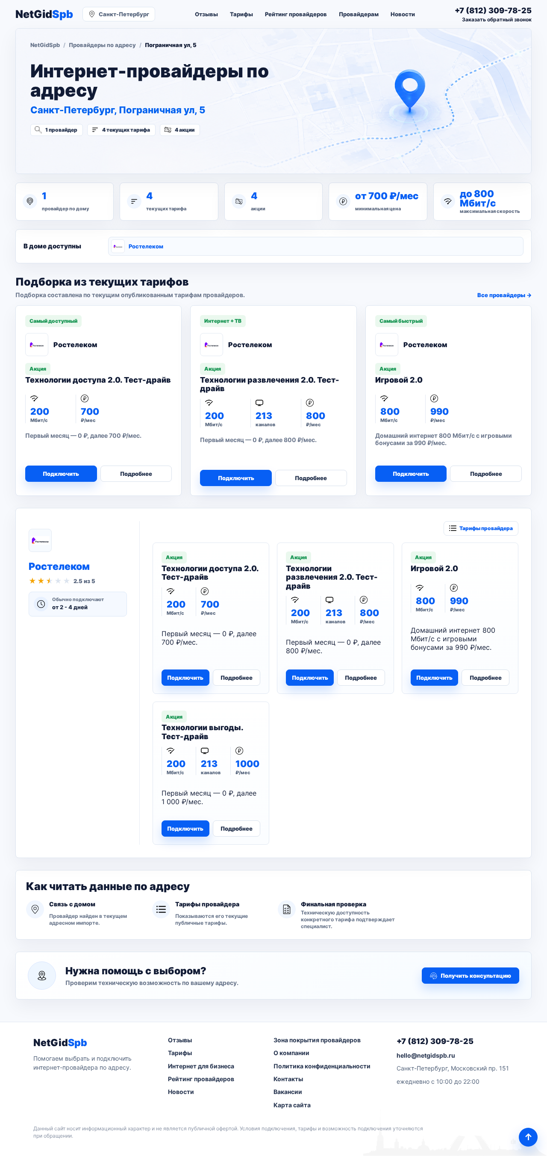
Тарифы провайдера (486, 528)
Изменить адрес (72, 152)
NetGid (44, 14)
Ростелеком (146, 246)
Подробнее (136, 473)
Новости (403, 14)
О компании (291, 1052)
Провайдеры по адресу (102, 44)
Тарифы (241, 14)
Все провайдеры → (504, 295)
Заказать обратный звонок (497, 19)
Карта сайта (292, 1105)
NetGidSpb (45, 44)
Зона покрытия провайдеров (317, 1040)
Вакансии (288, 1091)
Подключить (61, 473)
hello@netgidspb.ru (426, 1055)
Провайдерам (359, 14)
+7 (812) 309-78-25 (435, 1041)
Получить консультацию (476, 975)
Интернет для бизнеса (201, 1066)
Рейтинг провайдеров (296, 14)
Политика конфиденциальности (322, 1066)
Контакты (288, 1078)
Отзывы (206, 14)
